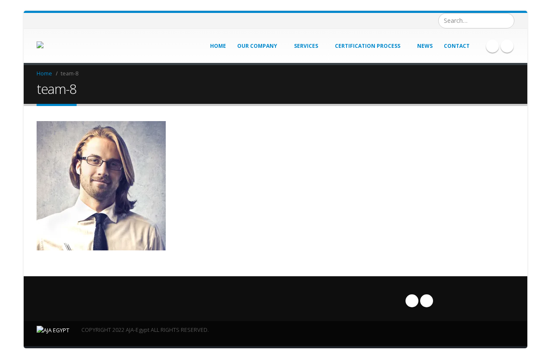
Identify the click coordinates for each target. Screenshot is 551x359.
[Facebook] (492, 46)
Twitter (426, 300)
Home (218, 46)
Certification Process (367, 46)
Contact (457, 46)
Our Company (257, 46)
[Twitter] (507, 46)
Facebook (412, 300)
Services (306, 46)
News (425, 46)
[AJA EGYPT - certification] (55, 46)
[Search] (507, 20)
